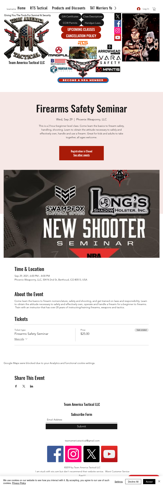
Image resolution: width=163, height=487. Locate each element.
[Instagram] (117, 30)
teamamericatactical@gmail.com (82, 440)
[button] (154, 9)
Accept (149, 481)
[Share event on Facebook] (16, 386)
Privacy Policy (19, 483)
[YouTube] (117, 37)
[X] (117, 16)
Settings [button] (119, 481)
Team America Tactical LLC (27, 62)
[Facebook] (117, 23)
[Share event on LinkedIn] (31, 386)
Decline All (133, 481)
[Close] (159, 481)
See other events (81, 155)
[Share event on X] (23, 386)
